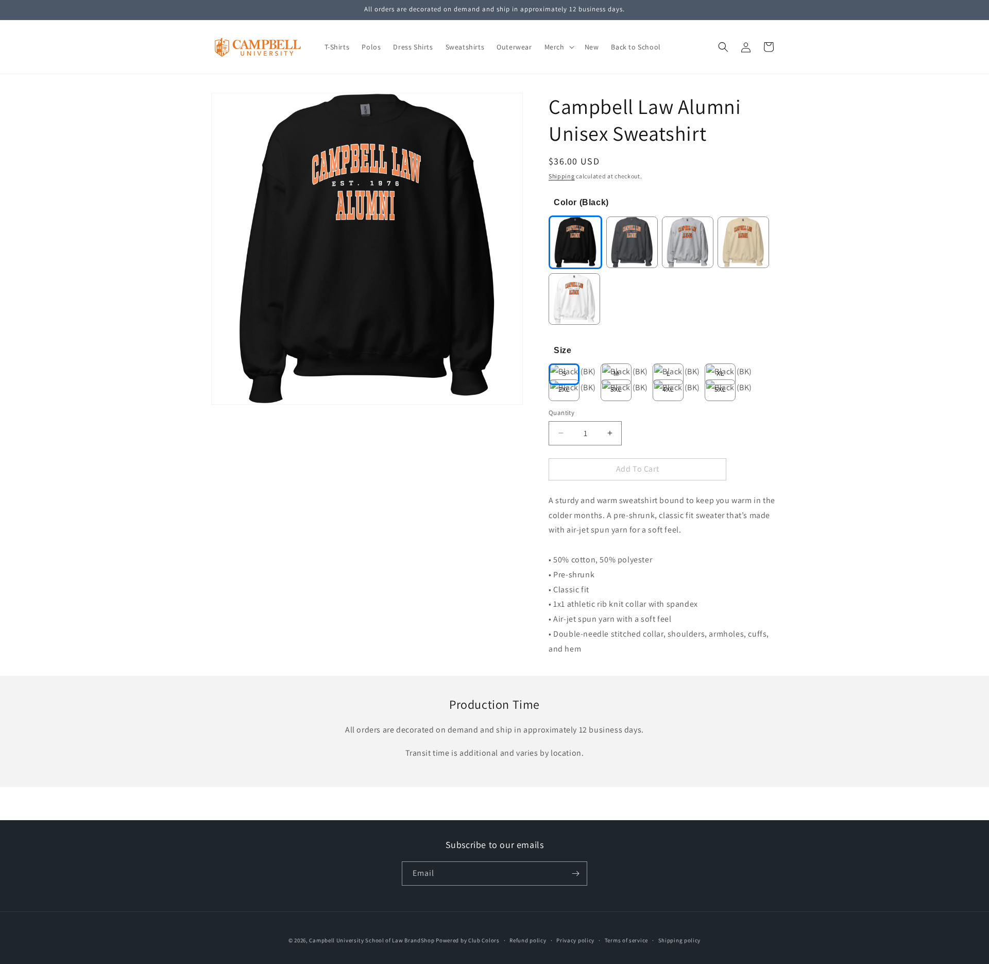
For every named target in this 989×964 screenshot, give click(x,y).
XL (720, 373)
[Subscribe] (575, 873)
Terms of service (626, 940)
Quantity (561, 412)
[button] (558, 47)
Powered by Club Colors (467, 940)
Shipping (562, 176)
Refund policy (527, 940)
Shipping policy (679, 940)
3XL (615, 389)
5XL (719, 389)
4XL (667, 389)
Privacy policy (575, 940)
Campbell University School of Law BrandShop (371, 940)
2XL (563, 389)
